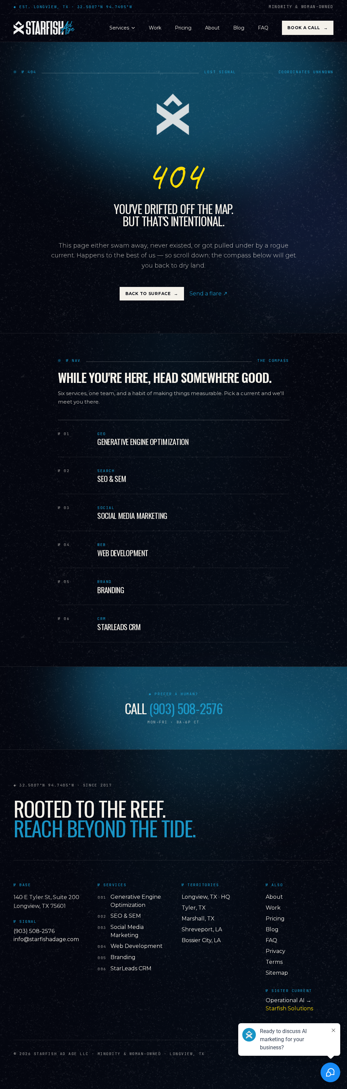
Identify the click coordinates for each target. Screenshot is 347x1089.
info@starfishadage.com (46, 939)
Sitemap (277, 973)
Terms (274, 962)
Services (119, 28)
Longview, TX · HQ (206, 897)
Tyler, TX (194, 908)
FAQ (263, 28)
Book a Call (307, 27)
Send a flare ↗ (208, 293)
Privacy (275, 951)
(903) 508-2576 (186, 708)
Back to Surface (151, 293)
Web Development (136, 946)
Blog (238, 28)
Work (155, 28)
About (212, 28)
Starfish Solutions (289, 1008)
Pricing (183, 28)
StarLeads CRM (130, 968)
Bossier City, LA (201, 940)
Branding (123, 957)
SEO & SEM (125, 916)
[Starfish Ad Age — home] (44, 28)
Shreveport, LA (202, 929)
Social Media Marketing (127, 931)
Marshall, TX (198, 918)
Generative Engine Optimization (135, 901)
